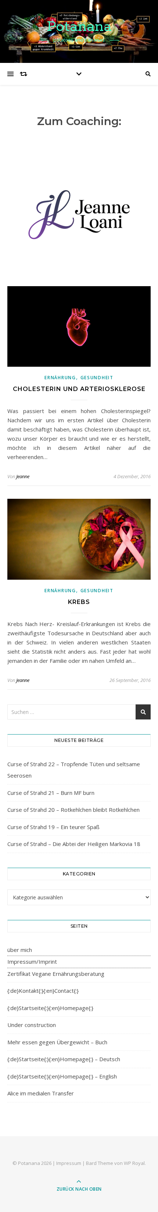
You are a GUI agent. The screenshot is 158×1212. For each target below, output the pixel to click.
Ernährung (60, 377)
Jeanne (22, 476)
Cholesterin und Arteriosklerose (79, 388)
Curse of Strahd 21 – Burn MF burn (50, 792)
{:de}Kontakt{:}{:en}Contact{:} (43, 990)
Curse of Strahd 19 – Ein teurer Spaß (53, 827)
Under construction (31, 1024)
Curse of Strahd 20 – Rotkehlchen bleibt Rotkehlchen (73, 809)
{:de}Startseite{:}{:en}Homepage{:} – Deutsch (63, 1059)
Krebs (79, 601)
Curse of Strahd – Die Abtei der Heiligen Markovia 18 (73, 843)
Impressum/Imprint (32, 961)
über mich (19, 949)
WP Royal (134, 1163)
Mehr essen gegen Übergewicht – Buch (57, 1042)
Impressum (68, 1163)
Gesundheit (97, 377)
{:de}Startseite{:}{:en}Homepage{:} (50, 1008)
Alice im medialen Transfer (40, 1093)
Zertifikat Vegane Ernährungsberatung (55, 973)
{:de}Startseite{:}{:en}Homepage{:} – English (62, 1076)
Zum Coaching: (79, 121)
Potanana (79, 26)
